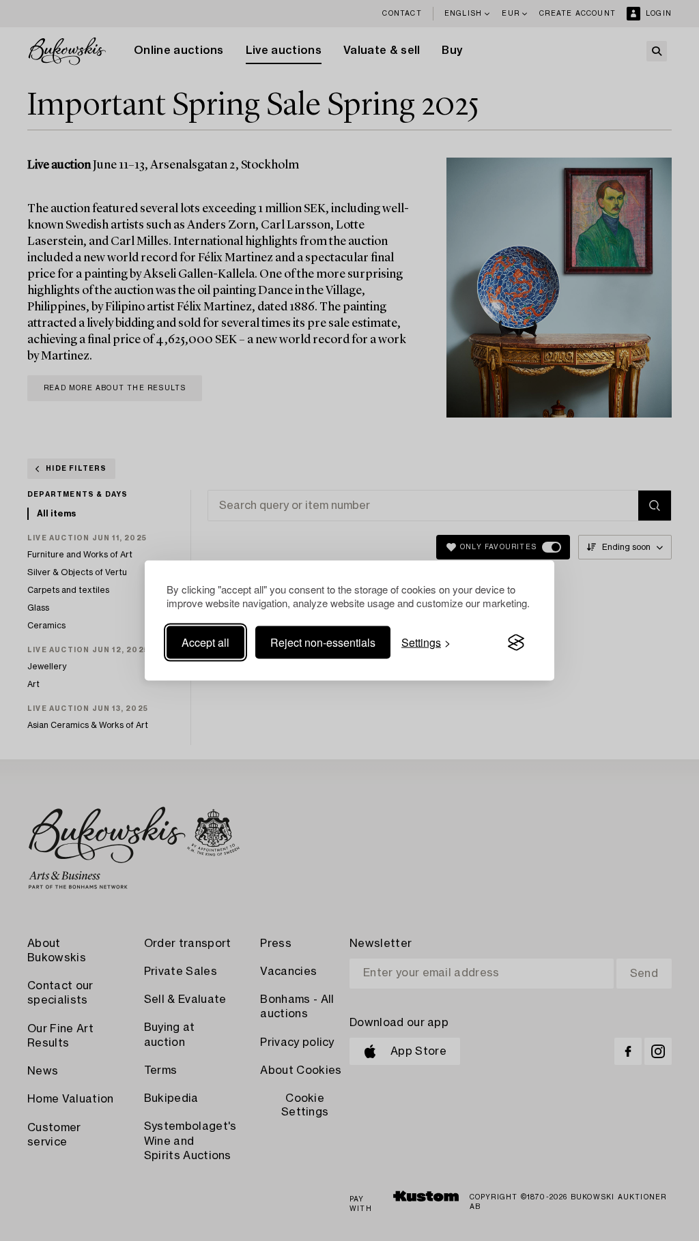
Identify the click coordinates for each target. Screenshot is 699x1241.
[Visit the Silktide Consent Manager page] (516, 642)
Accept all (205, 642)
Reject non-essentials (322, 642)
